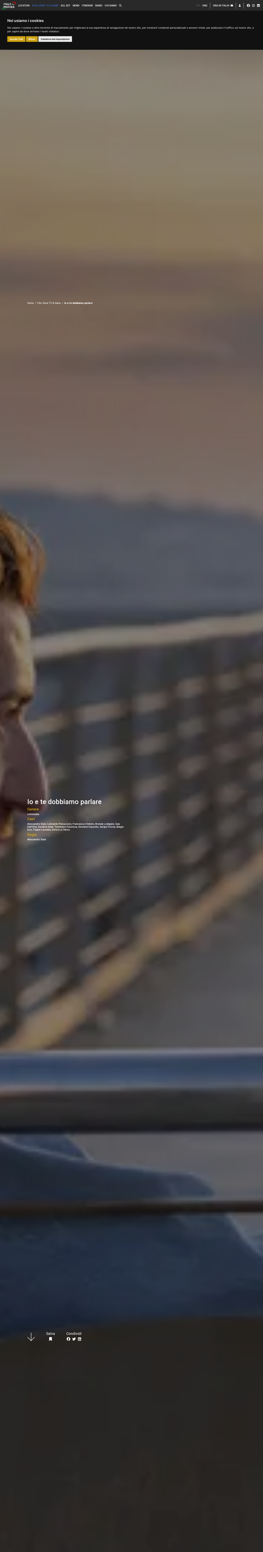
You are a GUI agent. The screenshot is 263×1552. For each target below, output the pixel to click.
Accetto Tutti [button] (16, 39)
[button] (120, 6)
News (76, 5)
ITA (198, 5)
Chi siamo (111, 5)
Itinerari (87, 5)
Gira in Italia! (222, 5)
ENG (205, 5)
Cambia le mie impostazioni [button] (55, 39)
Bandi (98, 5)
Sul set (65, 5)
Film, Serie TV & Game (45, 5)
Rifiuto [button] (31, 39)
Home (30, 303)
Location (24, 5)
